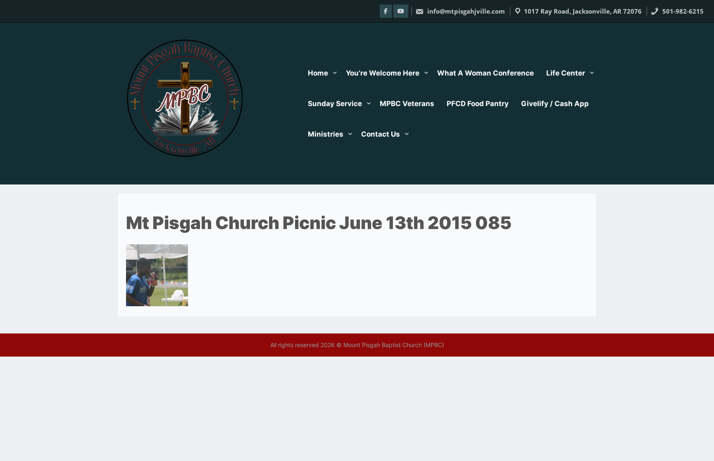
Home (318, 73)
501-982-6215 (682, 11)
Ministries (325, 134)
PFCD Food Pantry (478, 103)
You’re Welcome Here (382, 73)
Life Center (565, 73)
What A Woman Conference (485, 73)
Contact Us (380, 134)
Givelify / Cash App (555, 103)
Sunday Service (335, 103)
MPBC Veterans (407, 103)
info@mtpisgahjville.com (465, 11)
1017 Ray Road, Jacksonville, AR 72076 (583, 11)
